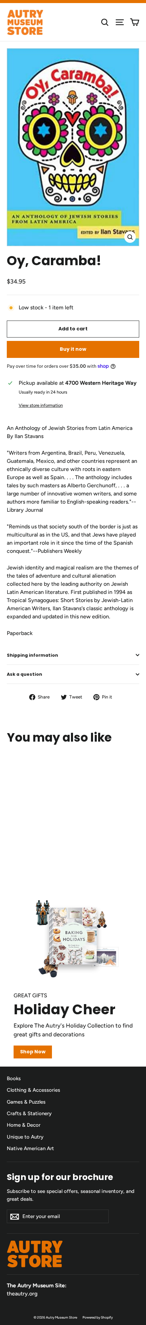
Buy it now (73, 349)
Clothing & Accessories (33, 1090)
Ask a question (24, 674)
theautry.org (22, 1293)
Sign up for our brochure (60, 1176)
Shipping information (32, 655)
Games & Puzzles (26, 1102)
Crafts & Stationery (29, 1113)
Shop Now (32, 1051)
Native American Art (30, 1148)
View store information (41, 405)
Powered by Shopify (98, 1317)
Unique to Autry (25, 1137)
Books (14, 1078)
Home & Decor (23, 1125)
